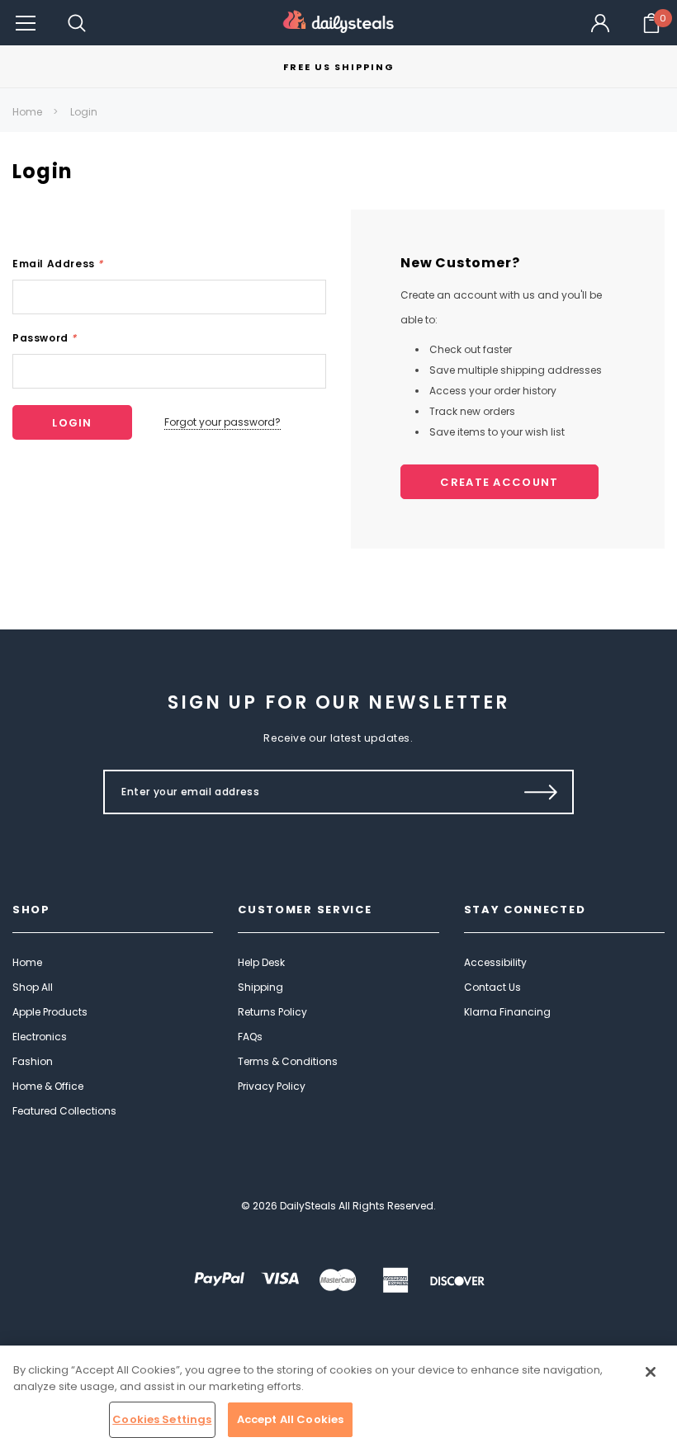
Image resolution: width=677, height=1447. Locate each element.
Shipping (260, 987)
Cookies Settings (161, 1419)
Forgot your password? (222, 422)
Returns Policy (272, 1012)
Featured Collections (64, 1111)
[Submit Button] (541, 792)
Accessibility (495, 962)
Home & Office (47, 1086)
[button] (25, 22)
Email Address (57, 264)
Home (27, 112)
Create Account (499, 482)
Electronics (39, 1037)
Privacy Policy (271, 1086)
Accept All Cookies (290, 1419)
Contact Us (492, 987)
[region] (338, 1396)
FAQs (250, 1037)
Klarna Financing (507, 1012)
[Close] (650, 1372)
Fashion (32, 1061)
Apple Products (50, 1012)
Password (44, 338)
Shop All (32, 987)
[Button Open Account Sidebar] (600, 23)
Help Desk (261, 962)
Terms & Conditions (288, 1061)
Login (83, 112)
